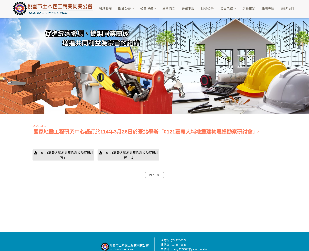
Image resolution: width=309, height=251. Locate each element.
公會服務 (146, 8)
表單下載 (188, 8)
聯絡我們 (287, 8)
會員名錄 (226, 8)
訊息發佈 (105, 8)
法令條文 (168, 8)
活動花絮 (248, 8)
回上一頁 (154, 175)
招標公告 (207, 8)
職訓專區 (268, 8)
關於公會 (124, 8)
